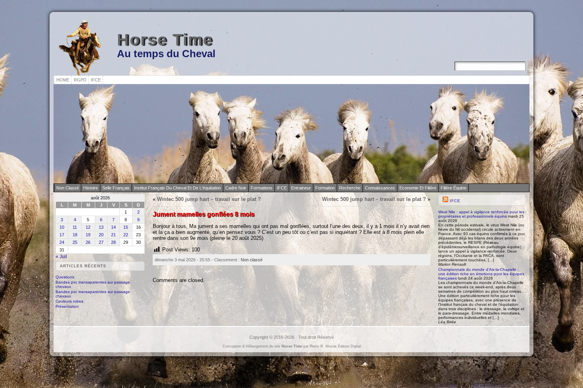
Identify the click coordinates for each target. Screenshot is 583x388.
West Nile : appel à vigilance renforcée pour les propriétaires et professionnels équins (481, 214)
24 (61, 242)
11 (75, 227)
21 (113, 234)
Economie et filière (417, 187)
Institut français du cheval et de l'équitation (177, 187)
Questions (65, 277)
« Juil (61, 256)
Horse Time (165, 40)
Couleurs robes (69, 301)
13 (101, 227)
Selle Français (116, 187)
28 (113, 242)
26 (88, 242)
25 (75, 242)
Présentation (67, 306)
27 (101, 242)
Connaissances (380, 187)
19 (88, 234)
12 (88, 227)
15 (125, 227)
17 (61, 234)
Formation (325, 187)
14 (113, 227)
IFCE (282, 187)
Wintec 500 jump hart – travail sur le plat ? (209, 199)
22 (125, 234)
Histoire (90, 187)
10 (61, 227)
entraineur (301, 187)
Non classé (67, 187)
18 (75, 234)
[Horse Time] (291, 133)
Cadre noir (235, 187)
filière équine (453, 187)
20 (101, 234)
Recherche (350, 187)
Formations (261, 187)
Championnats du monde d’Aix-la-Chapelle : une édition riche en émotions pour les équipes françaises (481, 273)
